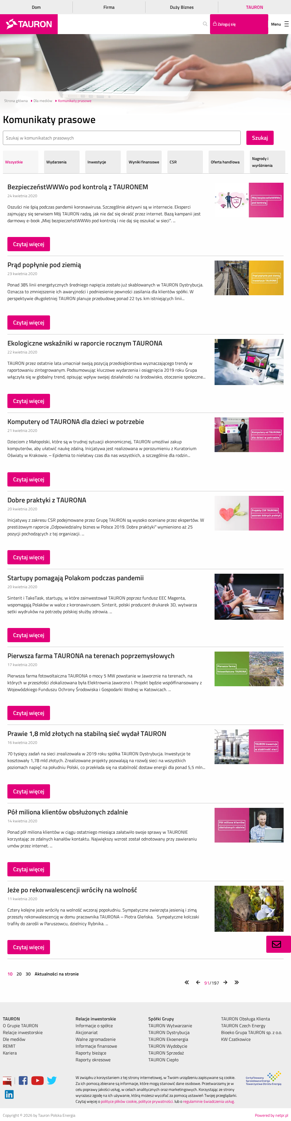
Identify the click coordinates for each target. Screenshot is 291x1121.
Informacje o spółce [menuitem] (94, 1025)
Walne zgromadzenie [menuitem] (96, 1039)
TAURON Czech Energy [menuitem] (243, 1025)
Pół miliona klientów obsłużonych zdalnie (67, 812)
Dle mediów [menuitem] (14, 1039)
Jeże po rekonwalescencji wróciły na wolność (72, 890)
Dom (36, 7)
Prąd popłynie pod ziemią (44, 264)
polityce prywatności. (156, 1101)
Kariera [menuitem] (10, 1052)
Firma (109, 7)
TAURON (254, 7)
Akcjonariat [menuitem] (87, 1032)
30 (28, 973)
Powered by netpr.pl (271, 1115)
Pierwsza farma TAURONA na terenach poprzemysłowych (90, 655)
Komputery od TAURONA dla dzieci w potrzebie (75, 421)
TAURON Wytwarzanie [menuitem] (170, 1025)
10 (10, 973)
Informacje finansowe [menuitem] (96, 1046)
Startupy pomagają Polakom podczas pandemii (75, 578)
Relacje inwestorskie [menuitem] (23, 1032)
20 (19, 973)
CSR (173, 162)
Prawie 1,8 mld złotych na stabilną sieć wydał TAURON (86, 733)
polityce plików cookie (119, 1101)
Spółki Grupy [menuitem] (161, 1018)
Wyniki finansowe (144, 162)
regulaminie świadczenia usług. (209, 1101)
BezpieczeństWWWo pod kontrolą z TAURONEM (77, 187)
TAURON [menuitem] (11, 1018)
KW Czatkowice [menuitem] (236, 1039)
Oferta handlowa (225, 162)
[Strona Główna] (29, 24)
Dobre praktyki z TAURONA (46, 500)
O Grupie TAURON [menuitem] (20, 1025)
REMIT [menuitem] (9, 1046)
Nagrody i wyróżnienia (262, 161)
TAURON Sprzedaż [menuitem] (166, 1052)
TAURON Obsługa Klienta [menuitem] (245, 1018)
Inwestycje (97, 162)
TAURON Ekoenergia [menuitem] (168, 1039)
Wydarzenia (56, 162)
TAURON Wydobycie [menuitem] (167, 1046)
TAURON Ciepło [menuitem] (163, 1059)
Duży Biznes (182, 7)
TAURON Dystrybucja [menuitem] (169, 1032)
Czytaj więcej (28, 244)
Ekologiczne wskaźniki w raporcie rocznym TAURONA (84, 343)
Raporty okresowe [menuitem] (93, 1059)
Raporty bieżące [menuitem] (91, 1052)
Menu (276, 24)
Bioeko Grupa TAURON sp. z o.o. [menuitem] (251, 1032)
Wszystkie (14, 162)
